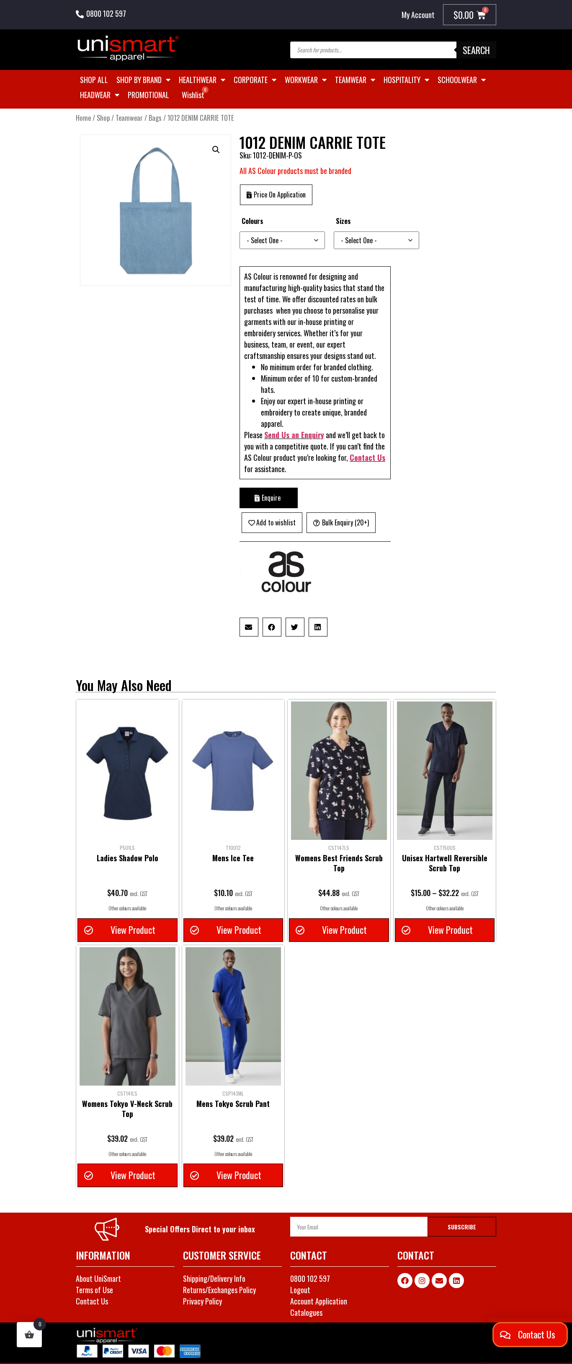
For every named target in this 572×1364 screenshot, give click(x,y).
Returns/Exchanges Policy (219, 1289)
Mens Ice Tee (233, 857)
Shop (103, 117)
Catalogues (306, 1312)
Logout (300, 1289)
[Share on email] (249, 627)
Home (83, 117)
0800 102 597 (106, 13)
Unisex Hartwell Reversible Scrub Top (444, 862)
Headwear (95, 94)
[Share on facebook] (272, 627)
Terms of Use (94, 1289)
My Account (418, 14)
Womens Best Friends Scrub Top (339, 862)
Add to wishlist (276, 522)
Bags (155, 117)
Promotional (148, 94)
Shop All (94, 79)
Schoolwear (457, 79)
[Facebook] (404, 1280)
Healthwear (197, 79)
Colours (252, 221)
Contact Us (367, 457)
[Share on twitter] (295, 627)
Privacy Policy (202, 1301)
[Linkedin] (456, 1280)
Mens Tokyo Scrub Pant (233, 1103)
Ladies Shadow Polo (127, 857)
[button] (216, 149)
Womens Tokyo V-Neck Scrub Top (127, 1108)
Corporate (251, 79)
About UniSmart (98, 1278)
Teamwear (350, 79)
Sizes (343, 221)
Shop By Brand (139, 79)
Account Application (318, 1301)
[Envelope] (439, 1280)
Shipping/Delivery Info (214, 1278)
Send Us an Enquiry (294, 434)
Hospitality (402, 79)
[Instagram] (422, 1280)
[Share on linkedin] (318, 627)
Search (476, 50)
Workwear (301, 79)
